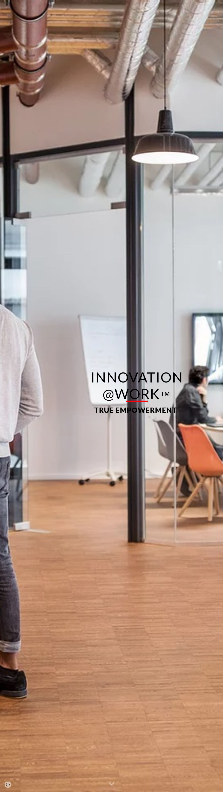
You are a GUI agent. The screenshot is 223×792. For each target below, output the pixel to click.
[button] (111, 784)
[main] (137, 396)
